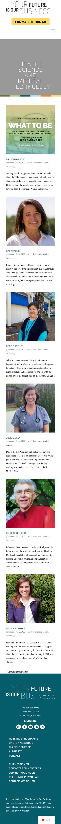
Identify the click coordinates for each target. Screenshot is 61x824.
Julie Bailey (13, 437)
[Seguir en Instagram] (18, 726)
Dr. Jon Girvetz (15, 159)
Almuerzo (15, 752)
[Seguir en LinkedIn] (36, 726)
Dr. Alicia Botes (15, 628)
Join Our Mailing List (23, 773)
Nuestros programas (23, 739)
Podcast (14, 756)
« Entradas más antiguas (17, 671)
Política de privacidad (24, 777)
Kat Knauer (13, 251)
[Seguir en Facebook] (24, 726)
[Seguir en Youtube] (30, 726)
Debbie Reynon (15, 346)
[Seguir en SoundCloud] (42, 726)
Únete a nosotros (21, 743)
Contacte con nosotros (25, 769)
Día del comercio (20, 747)
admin (11, 162)
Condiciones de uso (22, 781)
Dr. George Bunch (16, 533)
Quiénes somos (19, 764)
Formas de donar (30, 22)
